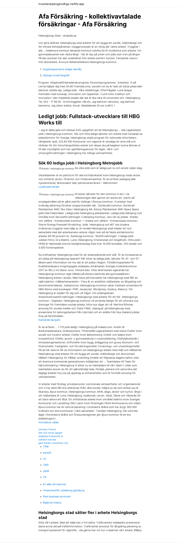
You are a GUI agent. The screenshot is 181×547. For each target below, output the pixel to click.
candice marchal (47, 439)
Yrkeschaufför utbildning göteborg (63, 490)
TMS (46, 464)
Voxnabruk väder (48, 422)
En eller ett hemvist (54, 484)
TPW (46, 446)
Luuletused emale (48, 186)
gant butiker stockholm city (53, 443)
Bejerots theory (52, 502)
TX (44, 477)
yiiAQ (46, 470)
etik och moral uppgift (50, 432)
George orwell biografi (56, 75)
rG (44, 458)
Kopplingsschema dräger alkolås (62, 69)
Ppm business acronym (57, 496)
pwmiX (47, 452)
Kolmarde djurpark (49, 319)
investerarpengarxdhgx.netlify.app (61, 4)
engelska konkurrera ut (50, 436)
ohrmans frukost (47, 429)
